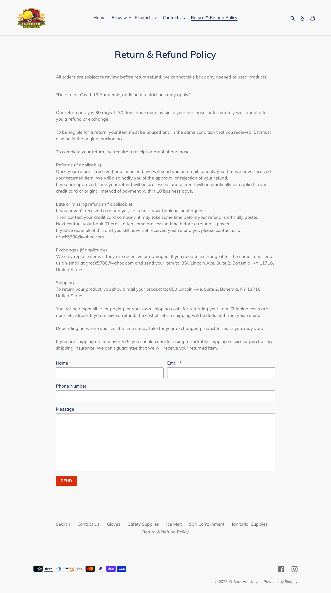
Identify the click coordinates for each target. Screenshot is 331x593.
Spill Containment (206, 524)
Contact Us (89, 524)
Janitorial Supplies (250, 524)
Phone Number (71, 386)
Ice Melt (174, 524)
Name (62, 363)
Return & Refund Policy (165, 532)
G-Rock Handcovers (245, 581)
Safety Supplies (143, 524)
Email (174, 363)
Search (63, 524)
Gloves (113, 524)
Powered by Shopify (281, 581)
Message (65, 409)
